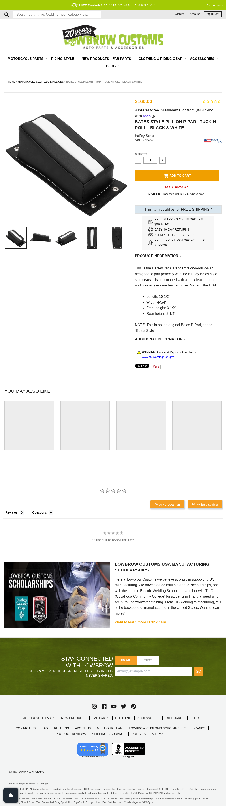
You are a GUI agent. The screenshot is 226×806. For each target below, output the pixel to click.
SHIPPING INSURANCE (108, 734)
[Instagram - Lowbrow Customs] (94, 706)
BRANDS (199, 728)
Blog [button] (111, 66)
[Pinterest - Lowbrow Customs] (133, 706)
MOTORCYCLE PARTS (38, 718)
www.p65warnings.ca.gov (158, 357)
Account (195, 14)
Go (198, 671)
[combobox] (57, 14)
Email (126, 660)
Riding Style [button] (63, 59)
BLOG (194, 718)
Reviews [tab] (11, 512)
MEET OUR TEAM (110, 728)
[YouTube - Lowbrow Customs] (114, 706)
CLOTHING (123, 718)
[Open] (10, 795)
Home (11, 81)
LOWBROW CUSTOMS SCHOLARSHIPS (157, 728)
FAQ (45, 728)
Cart (214, 14)
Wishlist (179, 14)
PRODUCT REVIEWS (71, 734)
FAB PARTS (100, 718)
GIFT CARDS (175, 718)
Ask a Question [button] (169, 504)
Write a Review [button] (207, 504)
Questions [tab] (39, 512)
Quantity (141, 154)
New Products (95, 59)
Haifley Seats (144, 136)
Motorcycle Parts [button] (26, 59)
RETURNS (61, 728)
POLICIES (139, 734)
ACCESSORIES (148, 718)
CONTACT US (26, 728)
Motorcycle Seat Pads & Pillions (41, 81)
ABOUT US (83, 728)
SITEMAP (158, 734)
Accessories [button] (202, 59)
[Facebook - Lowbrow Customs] (104, 706)
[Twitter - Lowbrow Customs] (123, 706)
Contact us (213, 5)
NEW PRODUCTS (73, 718)
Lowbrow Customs (31, 772)
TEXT (148, 660)
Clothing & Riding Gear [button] (161, 59)
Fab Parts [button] (122, 59)
